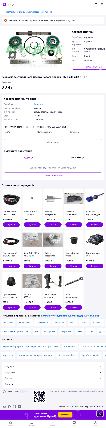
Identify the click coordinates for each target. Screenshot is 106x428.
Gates (90, 331)
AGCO (72, 322)
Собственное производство (16, 331)
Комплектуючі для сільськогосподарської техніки (70, 315)
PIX (36, 331)
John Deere (8, 322)
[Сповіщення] (102, 4)
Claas (79, 331)
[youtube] (4, 406)
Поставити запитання (53, 175)
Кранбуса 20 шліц (90, 355)
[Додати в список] (100, 67)
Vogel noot (8, 355)
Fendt (84, 322)
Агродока (97, 322)
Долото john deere (67, 355)
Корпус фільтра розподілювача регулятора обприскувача (30, 346)
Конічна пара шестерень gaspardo (35, 355)
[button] (11, 224)
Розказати (65, 414)
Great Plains (25, 322)
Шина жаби (69, 346)
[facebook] (9, 406)
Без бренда (49, 331)
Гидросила (66, 331)
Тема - (13, 391)
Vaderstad (59, 322)
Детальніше (53, 142)
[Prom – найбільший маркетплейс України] (4, 4)
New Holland (42, 322)
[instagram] (14, 406)
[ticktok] (19, 406)
